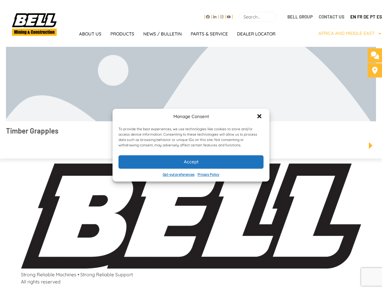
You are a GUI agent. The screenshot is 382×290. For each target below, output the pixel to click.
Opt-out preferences (179, 174)
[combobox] (258, 17)
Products (122, 34)
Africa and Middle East (346, 33)
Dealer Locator (256, 34)
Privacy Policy (208, 174)
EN (353, 16)
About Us (90, 34)
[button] (260, 116)
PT (372, 16)
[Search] (279, 17)
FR (359, 16)
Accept (191, 162)
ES (379, 16)
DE (366, 16)
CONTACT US (331, 16)
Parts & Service (209, 34)
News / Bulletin (162, 34)
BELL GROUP (300, 16)
